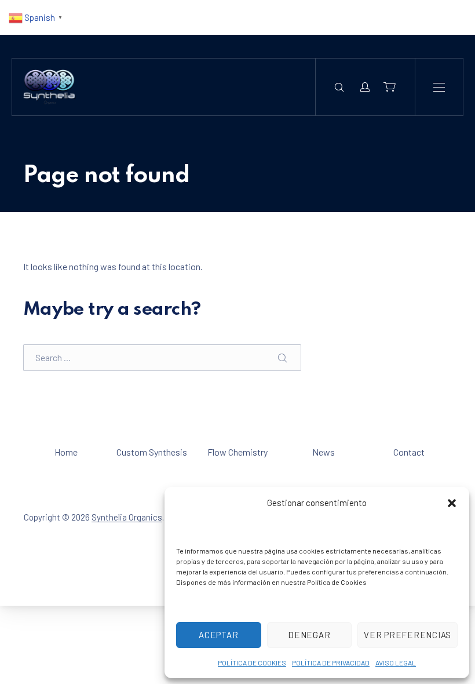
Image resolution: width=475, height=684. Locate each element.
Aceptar (218, 635)
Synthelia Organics (127, 517)
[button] (452, 503)
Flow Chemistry (237, 451)
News (323, 451)
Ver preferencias (407, 635)
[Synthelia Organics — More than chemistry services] (49, 87)
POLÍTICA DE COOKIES (252, 662)
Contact (409, 451)
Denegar (309, 635)
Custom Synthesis (151, 451)
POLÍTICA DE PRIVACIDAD (331, 662)
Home (66, 451)
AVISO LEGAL (395, 662)
